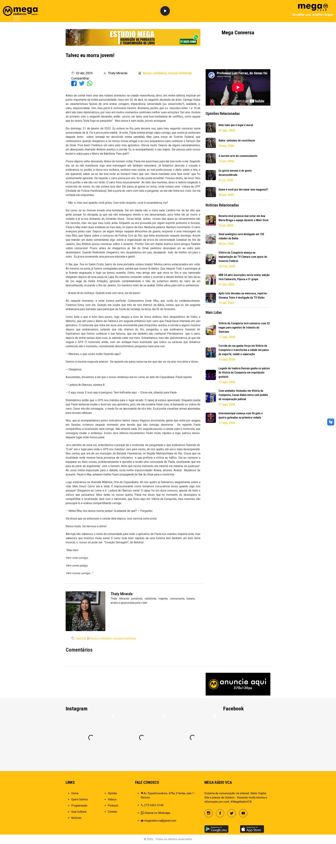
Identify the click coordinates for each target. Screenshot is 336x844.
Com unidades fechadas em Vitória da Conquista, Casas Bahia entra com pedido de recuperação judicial (243, 395)
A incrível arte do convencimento (238, 156)
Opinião (81, 638)
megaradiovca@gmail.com (160, 820)
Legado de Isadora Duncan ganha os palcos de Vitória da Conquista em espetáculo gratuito (244, 372)
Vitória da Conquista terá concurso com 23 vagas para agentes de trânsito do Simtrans (244, 327)
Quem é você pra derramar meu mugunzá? (243, 189)
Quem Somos (79, 799)
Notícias (76, 817)
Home (75, 793)
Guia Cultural (78, 811)
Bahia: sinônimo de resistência (237, 140)
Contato (112, 811)
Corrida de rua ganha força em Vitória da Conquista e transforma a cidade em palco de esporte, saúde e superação (244, 350)
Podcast (113, 805)
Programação (79, 805)
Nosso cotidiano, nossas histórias (112, 638)
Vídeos (112, 799)
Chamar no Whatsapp (157, 813)
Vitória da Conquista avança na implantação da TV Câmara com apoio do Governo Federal (243, 257)
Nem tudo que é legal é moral (236, 125)
